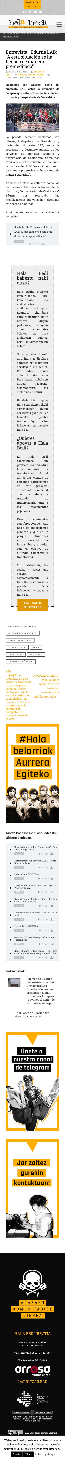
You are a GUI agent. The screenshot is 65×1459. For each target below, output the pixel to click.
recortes (16, 654)
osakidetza (18, 647)
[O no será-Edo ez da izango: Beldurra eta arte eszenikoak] (10, 940)
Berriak (22, 74)
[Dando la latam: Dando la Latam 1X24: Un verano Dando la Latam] (10, 901)
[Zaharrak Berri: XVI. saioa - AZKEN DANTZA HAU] (10, 915)
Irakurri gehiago (45, 1454)
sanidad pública (21, 661)
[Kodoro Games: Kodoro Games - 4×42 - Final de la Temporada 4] (10, 849)
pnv (36, 647)
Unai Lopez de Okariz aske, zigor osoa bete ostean (32, 1014)
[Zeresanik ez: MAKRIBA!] (10, 927)
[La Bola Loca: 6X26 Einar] (10, 875)
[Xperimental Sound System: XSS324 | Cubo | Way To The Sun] (10, 888)
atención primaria (23, 626)
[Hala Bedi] (28, 24)
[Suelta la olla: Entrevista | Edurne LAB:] (10, 234)
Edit (8, 671)
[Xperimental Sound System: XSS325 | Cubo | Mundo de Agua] (10, 863)
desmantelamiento (23, 633)
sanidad (37, 654)
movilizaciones (21, 640)
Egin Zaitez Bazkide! (32, 4)
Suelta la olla (36, 74)
